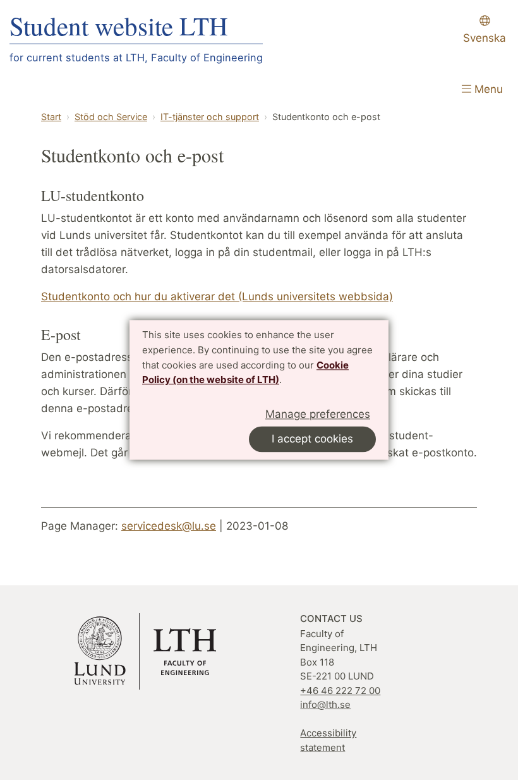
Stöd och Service (111, 116)
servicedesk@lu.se (168, 526)
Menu (487, 89)
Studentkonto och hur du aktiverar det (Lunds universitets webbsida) (217, 296)
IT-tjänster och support (209, 116)
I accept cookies (312, 439)
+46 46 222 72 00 (340, 691)
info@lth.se (325, 704)
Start (51, 116)
